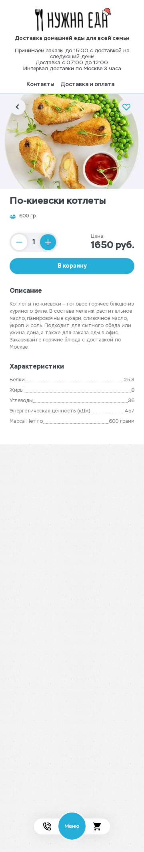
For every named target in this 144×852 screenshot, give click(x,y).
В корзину (72, 266)
